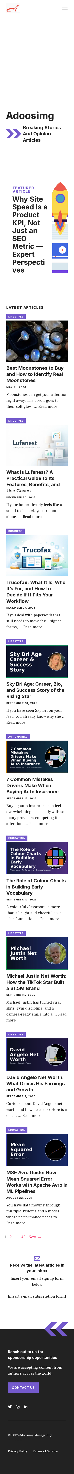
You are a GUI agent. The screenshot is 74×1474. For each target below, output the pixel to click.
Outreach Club (19, 1440)
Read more (47, 406)
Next (35, 1237)
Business (15, 531)
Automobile (18, 736)
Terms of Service (45, 1451)
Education (16, 838)
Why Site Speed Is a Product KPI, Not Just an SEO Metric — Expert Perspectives (30, 234)
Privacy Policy (18, 1451)
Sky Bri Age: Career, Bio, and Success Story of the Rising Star (35, 690)
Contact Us (23, 1388)
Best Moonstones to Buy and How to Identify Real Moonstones (35, 374)
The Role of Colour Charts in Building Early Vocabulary (36, 887)
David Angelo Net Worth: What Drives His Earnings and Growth (35, 1083)
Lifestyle (16, 316)
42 (24, 1237)
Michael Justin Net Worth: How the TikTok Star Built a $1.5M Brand (36, 982)
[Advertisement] (37, 55)
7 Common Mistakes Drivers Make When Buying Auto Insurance (32, 785)
